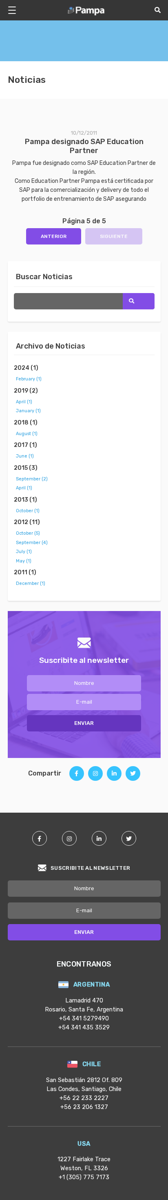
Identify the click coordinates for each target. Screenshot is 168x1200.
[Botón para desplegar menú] (15, 10)
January (28, 410)
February (29, 379)
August (27, 433)
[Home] (86, 10)
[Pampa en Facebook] (39, 838)
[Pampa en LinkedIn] (99, 838)
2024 (26, 367)
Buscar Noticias (44, 276)
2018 (26, 422)
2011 (25, 572)
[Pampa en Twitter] (129, 838)
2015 (26, 467)
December (30, 583)
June (25, 456)
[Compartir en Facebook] (76, 776)
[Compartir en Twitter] (133, 776)
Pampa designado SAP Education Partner (84, 146)
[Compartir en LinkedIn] (114, 776)
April (24, 401)
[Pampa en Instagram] (69, 838)
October (28, 510)
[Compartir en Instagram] (95, 776)
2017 (25, 445)
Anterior (53, 236)
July (24, 551)
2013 (25, 499)
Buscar (139, 301)
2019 (26, 390)
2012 (27, 522)
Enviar (84, 723)
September (32, 479)
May (23, 561)
